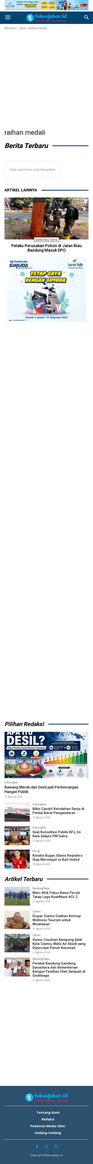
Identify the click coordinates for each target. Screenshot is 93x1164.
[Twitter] (56, 1147)
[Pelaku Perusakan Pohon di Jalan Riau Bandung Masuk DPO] (46, 218)
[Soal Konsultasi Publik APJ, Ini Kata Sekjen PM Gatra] (17, 835)
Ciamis (36, 911)
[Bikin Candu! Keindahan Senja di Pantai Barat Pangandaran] (17, 812)
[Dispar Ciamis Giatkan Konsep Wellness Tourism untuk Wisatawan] (17, 919)
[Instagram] (46, 1147)
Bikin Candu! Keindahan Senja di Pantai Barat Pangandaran (58, 811)
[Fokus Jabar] (46, 18)
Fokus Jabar (11, 782)
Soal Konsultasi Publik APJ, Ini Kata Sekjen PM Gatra (57, 834)
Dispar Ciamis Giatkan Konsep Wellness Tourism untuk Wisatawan (57, 920)
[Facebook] (37, 1147)
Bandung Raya (46, 239)
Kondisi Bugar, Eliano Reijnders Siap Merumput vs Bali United (57, 857)
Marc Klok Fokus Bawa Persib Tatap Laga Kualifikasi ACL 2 (56, 895)
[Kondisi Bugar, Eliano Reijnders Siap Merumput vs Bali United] (17, 859)
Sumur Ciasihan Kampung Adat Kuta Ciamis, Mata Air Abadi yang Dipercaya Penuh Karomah (59, 944)
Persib (36, 851)
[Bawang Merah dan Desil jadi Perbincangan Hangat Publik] (46, 755)
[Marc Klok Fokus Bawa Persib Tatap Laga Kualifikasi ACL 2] (17, 896)
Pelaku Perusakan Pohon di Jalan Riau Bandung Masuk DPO (46, 248)
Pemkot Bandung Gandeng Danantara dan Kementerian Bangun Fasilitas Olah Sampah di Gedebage (59, 969)
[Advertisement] (46, 79)
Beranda (10, 28)
